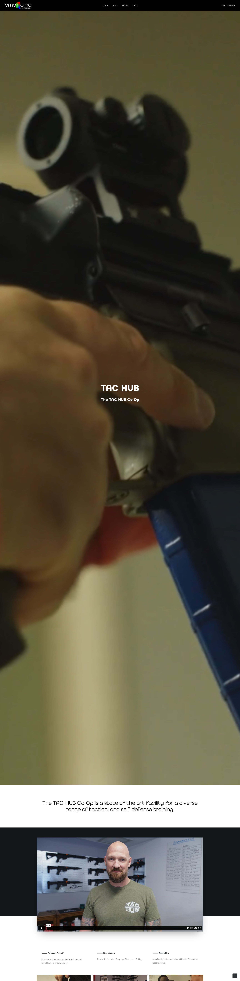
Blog (135, 5)
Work (115, 5)
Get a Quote (228, 5)
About (125, 5)
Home (105, 5)
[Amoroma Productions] (18, 5)
